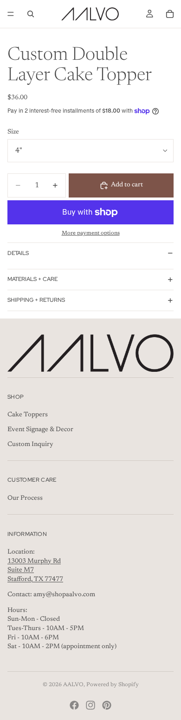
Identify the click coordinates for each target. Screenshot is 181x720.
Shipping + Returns (36, 300)
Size (13, 132)
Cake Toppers (27, 415)
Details (18, 253)
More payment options (91, 233)
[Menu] (10, 14)
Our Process (25, 498)
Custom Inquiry (30, 444)
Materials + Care (32, 279)
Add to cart (127, 185)
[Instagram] (90, 705)
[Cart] (170, 14)
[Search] (30, 14)
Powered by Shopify (112, 685)
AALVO (73, 685)
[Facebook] (74, 705)
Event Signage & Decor (40, 430)
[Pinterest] (106, 705)
